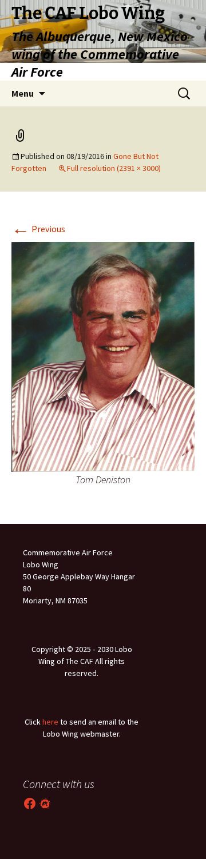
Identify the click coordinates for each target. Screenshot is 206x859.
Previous (38, 228)
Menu (22, 93)
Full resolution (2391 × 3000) (114, 168)
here (50, 722)
